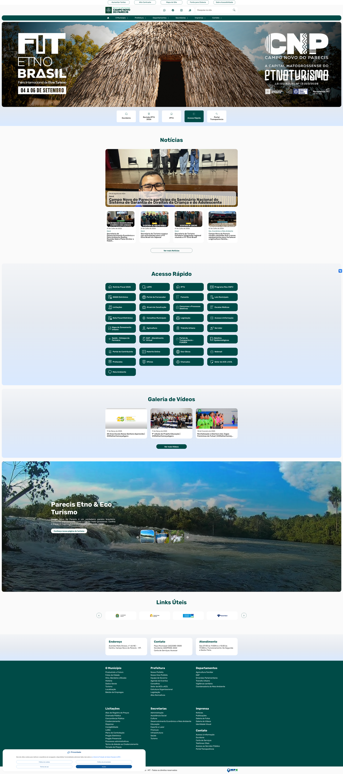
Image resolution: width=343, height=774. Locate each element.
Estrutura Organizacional (162, 689)
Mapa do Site (171, 2)
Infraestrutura (157, 733)
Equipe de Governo (159, 678)
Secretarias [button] (181, 18)
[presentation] (99, 615)
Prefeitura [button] (139, 18)
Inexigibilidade (111, 727)
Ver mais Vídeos (171, 447)
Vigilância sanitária (204, 684)
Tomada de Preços (113, 747)
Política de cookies (44, 762)
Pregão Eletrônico (113, 736)
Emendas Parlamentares (207, 678)
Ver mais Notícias (171, 251)
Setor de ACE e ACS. (159, 686)
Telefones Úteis (202, 743)
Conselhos (155, 684)
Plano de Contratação (114, 733)
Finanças (155, 730)
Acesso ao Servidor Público (208, 746)
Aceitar (104, 766)
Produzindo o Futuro (114, 672)
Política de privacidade (104, 762)
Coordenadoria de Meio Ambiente (210, 686)
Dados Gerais (111, 684)
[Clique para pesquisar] (234, 10)
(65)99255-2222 (170, 648)
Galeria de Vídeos (203, 721)
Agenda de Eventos (159, 681)
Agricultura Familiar (204, 672)
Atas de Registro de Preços (117, 713)
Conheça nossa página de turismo (69, 531)
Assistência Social (158, 716)
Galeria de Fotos (203, 718)
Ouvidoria (200, 737)
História (108, 681)
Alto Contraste (145, 2)
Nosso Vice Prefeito (159, 675)
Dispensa (109, 724)
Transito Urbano (203, 681)
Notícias (199, 713)
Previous (137, 537)
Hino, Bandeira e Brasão (115, 678)
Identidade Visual (203, 724)
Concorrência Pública (114, 718)
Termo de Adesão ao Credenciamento (121, 744)
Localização (110, 689)
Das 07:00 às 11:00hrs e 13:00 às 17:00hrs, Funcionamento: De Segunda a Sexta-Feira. (216, 648)
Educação (155, 724)
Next (187, 537)
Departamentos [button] (160, 18)
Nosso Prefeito (157, 672)
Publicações (201, 716)
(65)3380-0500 (175, 646)
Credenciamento (112, 721)
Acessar (173, 650)
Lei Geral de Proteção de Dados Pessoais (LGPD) (106, 757)
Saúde (153, 736)
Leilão (108, 730)
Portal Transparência (205, 749)
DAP (198, 675)
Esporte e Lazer (157, 727)
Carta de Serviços (203, 740)
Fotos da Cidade (112, 675)
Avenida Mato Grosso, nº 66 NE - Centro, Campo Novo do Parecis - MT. (125, 647)
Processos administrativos (117, 741)
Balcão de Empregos (114, 692)
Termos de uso (44, 766)
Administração (157, 713)
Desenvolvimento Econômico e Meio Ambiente (171, 721)
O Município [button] (120, 18)
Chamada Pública (113, 716)
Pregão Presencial (113, 738)
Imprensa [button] (199, 18)
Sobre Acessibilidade (224, 2)
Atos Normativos (158, 695)
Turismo (108, 686)
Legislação (155, 692)
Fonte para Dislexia (198, 2)
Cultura (154, 718)
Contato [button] (216, 18)
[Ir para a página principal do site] (126, 10)
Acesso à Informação (205, 735)
